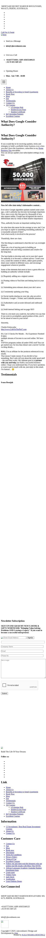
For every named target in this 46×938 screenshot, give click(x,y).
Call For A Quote (7, 32)
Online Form (11, 875)
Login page (10, 872)
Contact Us (10, 103)
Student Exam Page (18, 110)
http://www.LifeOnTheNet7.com (13, 329)
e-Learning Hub (17, 107)
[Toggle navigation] (4, 82)
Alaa (16, 933)
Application (10, 879)
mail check (10, 877)
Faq (7, 98)
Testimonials (11, 101)
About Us (9, 90)
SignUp (30, 638)
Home (8, 87)
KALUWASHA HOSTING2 (33, 935)
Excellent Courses (13, 116)
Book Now (10, 94)
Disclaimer (10, 852)
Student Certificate (18, 112)
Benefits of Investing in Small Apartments (22, 92)
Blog (8, 96)
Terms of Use (11, 859)
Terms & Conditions (14, 855)
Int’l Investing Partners (14, 114)
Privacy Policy (11, 857)
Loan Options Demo (14, 881)
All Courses (10, 105)
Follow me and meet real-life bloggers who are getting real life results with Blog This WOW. (24, 865)
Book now (10, 850)
